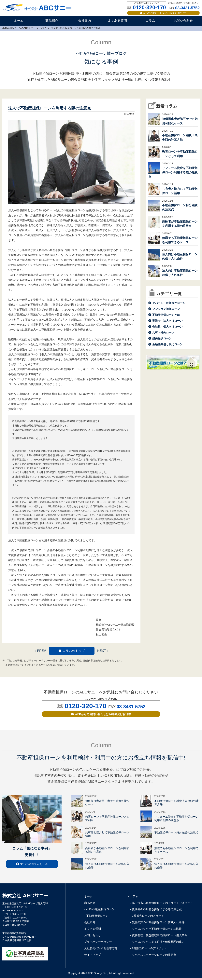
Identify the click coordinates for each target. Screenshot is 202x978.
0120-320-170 (85, 706)
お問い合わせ (183, 20)
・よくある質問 (91, 928)
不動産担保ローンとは (166, 314)
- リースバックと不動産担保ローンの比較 (156, 928)
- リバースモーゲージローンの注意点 (153, 954)
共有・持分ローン (163, 332)
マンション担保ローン (166, 308)
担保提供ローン (162, 338)
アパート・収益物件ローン (168, 302)
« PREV (40, 650)
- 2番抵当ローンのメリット (147, 915)
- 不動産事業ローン (96, 915)
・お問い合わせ (91, 935)
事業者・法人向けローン (167, 320)
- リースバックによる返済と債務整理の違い (157, 941)
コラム (150, 20)
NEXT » (102, 650)
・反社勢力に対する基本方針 (99, 948)
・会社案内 (88, 922)
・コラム (132, 896)
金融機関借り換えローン (167, 344)
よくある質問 (117, 20)
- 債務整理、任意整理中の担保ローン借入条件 (158, 935)
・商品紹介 (88, 902)
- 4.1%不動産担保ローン (99, 909)
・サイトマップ (91, 954)
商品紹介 (51, 20)
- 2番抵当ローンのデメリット (148, 948)
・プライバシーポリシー (96, 941)
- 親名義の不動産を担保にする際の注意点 (156, 909)
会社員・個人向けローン (167, 326)
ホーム (18, 20)
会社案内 (84, 20)
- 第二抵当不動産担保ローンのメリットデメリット (161, 902)
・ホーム (87, 896)
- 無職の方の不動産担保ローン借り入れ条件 (157, 922)
